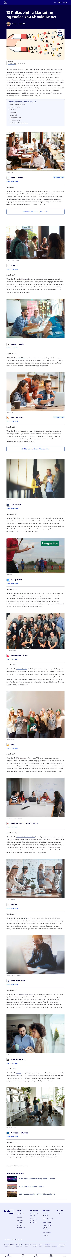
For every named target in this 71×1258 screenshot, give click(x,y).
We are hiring (59, 177)
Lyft (35, 601)
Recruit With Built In (34, 1214)
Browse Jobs (47, 1232)
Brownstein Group (19, 655)
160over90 (16, 505)
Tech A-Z (46, 1235)
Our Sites (59, 1214)
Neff (13, 744)
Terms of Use (40, 1245)
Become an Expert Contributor (34, 1220)
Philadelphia (30, 82)
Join (59, 2)
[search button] (55, 2)
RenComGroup (18, 981)
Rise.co (18, 1073)
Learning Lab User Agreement (9, 1245)
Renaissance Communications (25, 994)
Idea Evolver (17, 178)
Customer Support (46, 1214)
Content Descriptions (21, 1226)
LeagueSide (16, 580)
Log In (65, 2)
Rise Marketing (18, 1059)
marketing (30, 77)
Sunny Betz (22, 24)
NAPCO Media (17, 344)
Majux (14, 905)
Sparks (14, 265)
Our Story (20, 1214)
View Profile (11, 181)
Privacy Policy (34, 1245)
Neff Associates (21, 758)
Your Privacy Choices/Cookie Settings (51, 1245)
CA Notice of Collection (62, 1245)
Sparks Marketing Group (24, 279)
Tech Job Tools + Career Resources (48, 1227)
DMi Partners (17, 417)
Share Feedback (48, 1219)
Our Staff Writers (20, 1221)
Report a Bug (47, 1222)
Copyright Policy (28, 1245)
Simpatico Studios (19, 1133)
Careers (19, 1217)
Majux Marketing (21, 918)
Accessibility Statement (19, 1245)
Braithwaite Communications (24, 823)
